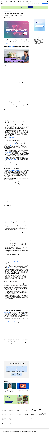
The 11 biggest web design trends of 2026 (23, 391)
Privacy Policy (37, 430)
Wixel (2, 423)
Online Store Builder (11, 411)
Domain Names (4, 418)
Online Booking (11, 422)
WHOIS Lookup (4, 419)
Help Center (26, 410)
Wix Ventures (32, 414)
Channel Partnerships (33, 410)
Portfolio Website (11, 414)
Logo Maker (10, 423)
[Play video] (16, 56)
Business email (11, 418)
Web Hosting (3, 415)
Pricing (23, 1)
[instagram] (5, 430)
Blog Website (10, 415)
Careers (32, 419)
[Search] (43, 26)
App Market (17, 415)
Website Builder (4, 410)
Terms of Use (32, 430)
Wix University (11, 424)
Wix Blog (2, 3)
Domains (19, 1)
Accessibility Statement (34, 415)
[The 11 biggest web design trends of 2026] (23, 386)
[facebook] (2, 430)
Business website (11, 410)
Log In (47, 1)
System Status (26, 414)
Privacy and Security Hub (19, 411)
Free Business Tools (11, 419)
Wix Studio (27, 1)
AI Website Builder (4, 411)
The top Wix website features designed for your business (9, 391)
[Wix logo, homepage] (2, 1)
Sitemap (32, 418)
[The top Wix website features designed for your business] (10, 386)
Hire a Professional (27, 411)
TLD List (3, 422)
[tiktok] (6, 430)
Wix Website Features (18, 414)
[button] (29, 3)
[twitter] (9, 430)
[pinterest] (7, 430)
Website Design (4, 414)
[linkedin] (10, 430)
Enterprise (31, 1)
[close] (48, 431)
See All (27, 381)
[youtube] (4, 430)
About (39, 419)
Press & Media (32, 411)
